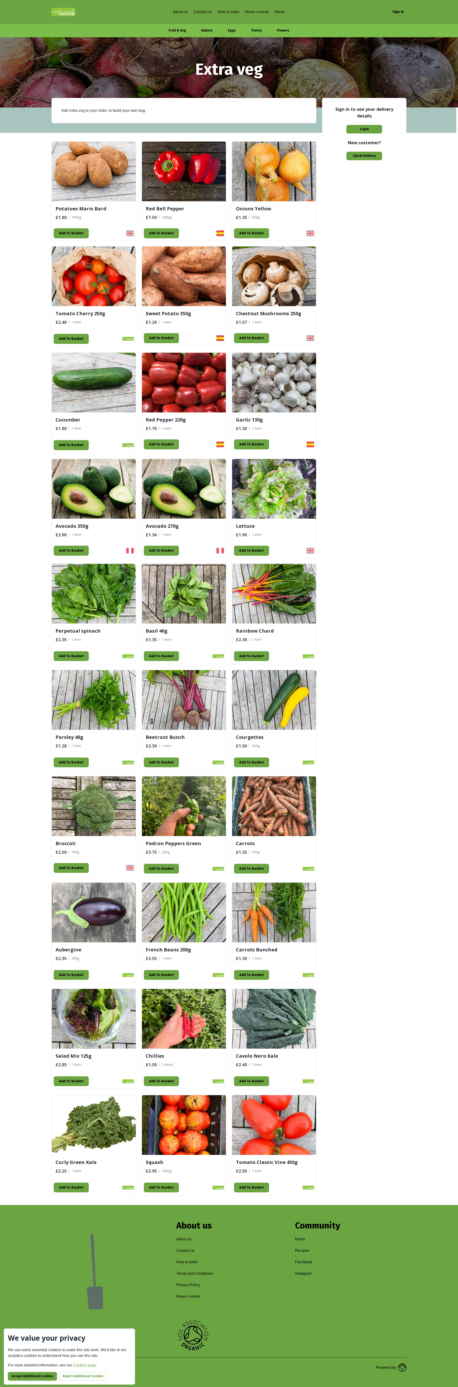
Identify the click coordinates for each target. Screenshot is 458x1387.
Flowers (283, 30)
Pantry (256, 30)
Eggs (232, 30)
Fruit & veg (177, 30)
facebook (303, 1262)
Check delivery (364, 156)
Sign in (398, 12)
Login (364, 129)
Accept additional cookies (32, 1376)
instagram (303, 1273)
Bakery (206, 30)
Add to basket (71, 233)
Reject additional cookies (83, 1376)
